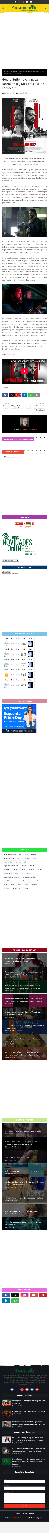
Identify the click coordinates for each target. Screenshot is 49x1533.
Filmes (15, 71)
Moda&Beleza (8, 881)
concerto (19, 858)
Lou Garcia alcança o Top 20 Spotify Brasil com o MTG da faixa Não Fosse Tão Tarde (23, 960)
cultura (27, 858)
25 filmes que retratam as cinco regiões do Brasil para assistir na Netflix (23, 1013)
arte (20, 854)
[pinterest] (27, 2)
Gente (16, 873)
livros (28, 873)
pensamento (35, 881)
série (12, 885)
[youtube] (31, 2)
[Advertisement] (24, 40)
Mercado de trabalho (28, 877)
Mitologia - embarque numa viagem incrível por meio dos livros (23, 1223)
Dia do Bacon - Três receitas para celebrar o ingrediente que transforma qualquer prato (21, 1053)
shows (19, 885)
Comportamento (9, 858)
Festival (16, 869)
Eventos (32, 866)
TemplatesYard (23, 1518)
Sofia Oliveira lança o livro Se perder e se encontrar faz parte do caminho (24, 1026)
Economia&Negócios (21, 862)
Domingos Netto (9, 93)
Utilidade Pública (17, 888)
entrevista (24, 866)
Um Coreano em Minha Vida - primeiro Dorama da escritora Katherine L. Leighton (28, 1423)
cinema (33, 854)
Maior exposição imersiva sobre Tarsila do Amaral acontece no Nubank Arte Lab (24, 973)
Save (18, 396)
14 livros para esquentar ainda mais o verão (21, 1211)
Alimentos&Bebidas (10, 854)
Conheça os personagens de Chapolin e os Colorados (28, 1402)
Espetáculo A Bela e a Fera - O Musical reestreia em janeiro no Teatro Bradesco (24, 1183)
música (17, 881)
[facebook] (15, 2)
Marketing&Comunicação (11, 877)
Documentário (8, 862)
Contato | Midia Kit (28, 1514)
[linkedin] (6, 1300)
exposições (7, 869)
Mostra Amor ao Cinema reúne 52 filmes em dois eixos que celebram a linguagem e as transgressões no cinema (24, 1000)
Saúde (6, 885)
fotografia (32, 869)
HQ (22, 873)
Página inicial (8, 71)
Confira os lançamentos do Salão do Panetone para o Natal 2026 (24, 1040)
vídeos (27, 888)
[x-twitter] (19, 2)
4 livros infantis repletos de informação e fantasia (24, 1198)
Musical (25, 881)
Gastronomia (8, 873)
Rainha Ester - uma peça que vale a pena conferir (24, 1131)
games (40, 869)
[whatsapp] (15, 1300)
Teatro (26, 885)
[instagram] (23, 2)
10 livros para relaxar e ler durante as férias (21, 1171)
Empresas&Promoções (11, 866)
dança (35, 858)
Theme (41, 1518)
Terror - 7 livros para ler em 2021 (17, 1158)
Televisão (34, 885)
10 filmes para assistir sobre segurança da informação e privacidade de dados (21, 1143)
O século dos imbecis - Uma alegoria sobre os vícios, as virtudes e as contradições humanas (22, 986)
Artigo (26, 854)
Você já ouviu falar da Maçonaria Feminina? (29, 1411)
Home (18, 1514)
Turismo (6, 888)
